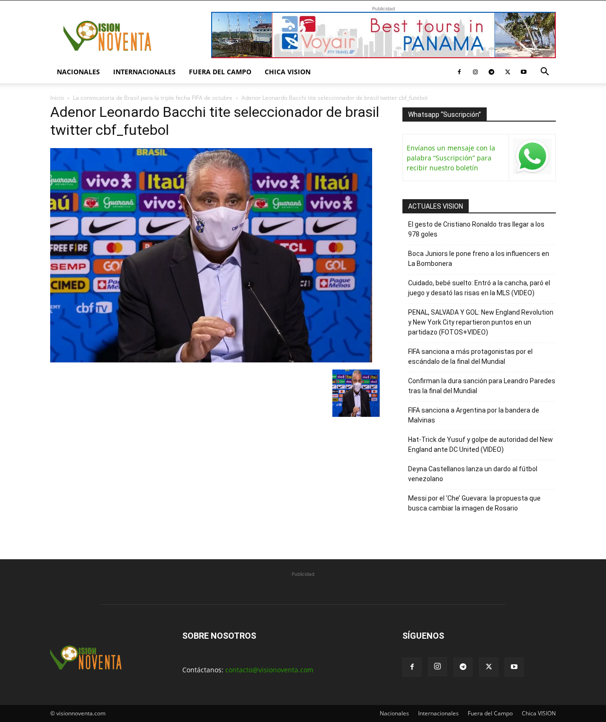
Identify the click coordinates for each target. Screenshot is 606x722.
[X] (507, 72)
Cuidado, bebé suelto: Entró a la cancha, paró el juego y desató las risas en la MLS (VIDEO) (479, 288)
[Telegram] (491, 72)
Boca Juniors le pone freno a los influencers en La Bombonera (478, 258)
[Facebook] (459, 72)
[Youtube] (524, 72)
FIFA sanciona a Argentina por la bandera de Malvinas (473, 415)
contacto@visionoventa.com (269, 669)
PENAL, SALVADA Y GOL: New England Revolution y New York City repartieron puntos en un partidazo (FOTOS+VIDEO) (480, 322)
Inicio (57, 98)
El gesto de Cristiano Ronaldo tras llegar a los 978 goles (476, 229)
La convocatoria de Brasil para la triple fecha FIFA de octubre (152, 98)
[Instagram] (475, 72)
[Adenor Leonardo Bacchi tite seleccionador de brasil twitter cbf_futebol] (211, 360)
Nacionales (78, 71)
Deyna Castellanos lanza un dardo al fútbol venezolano (472, 474)
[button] (544, 72)
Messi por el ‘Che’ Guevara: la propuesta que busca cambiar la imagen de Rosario (474, 503)
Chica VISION (288, 71)
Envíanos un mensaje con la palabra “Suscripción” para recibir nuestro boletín (451, 157)
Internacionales (144, 71)
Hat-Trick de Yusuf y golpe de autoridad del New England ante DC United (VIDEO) (480, 444)
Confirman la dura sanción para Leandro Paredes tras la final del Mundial (481, 386)
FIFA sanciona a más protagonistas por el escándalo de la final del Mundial (470, 356)
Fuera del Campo (220, 71)
